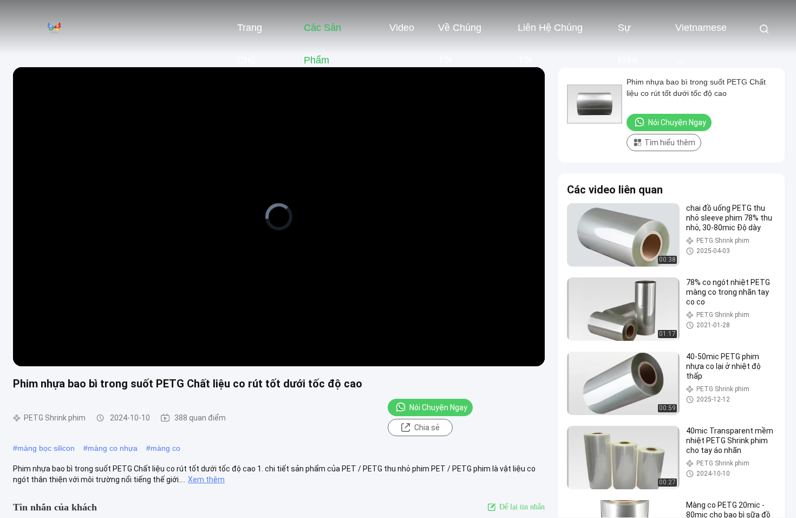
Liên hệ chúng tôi (550, 33)
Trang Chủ (249, 33)
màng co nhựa (113, 448)
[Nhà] (54, 27)
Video (401, 27)
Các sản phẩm (322, 33)
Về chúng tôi (459, 33)
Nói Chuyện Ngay (438, 407)
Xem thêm (206, 479)
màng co (165, 448)
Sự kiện (627, 33)
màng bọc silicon (46, 448)
